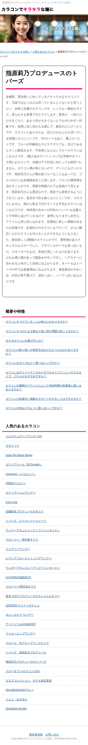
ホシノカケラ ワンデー (19, 614)
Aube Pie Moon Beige (19, 455)
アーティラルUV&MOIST (21, 624)
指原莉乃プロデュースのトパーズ (26, 661)
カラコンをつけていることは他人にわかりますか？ (37, 321)
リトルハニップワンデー (20, 633)
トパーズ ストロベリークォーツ (26, 521)
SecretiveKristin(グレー (20, 690)
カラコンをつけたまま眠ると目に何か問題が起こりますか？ (42, 331)
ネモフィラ (12, 445)
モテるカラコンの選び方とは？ (25, 340)
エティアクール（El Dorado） (24, 464)
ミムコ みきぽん (16, 699)
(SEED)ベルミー (16, 483)
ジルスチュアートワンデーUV (24, 436)
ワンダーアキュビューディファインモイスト (33, 567)
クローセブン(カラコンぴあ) (23, 671)
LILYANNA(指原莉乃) (18, 577)
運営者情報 (36, 734)
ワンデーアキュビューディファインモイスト (33, 530)
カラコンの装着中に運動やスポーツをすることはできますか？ (43, 398)
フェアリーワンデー (18, 549)
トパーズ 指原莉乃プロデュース (26, 652)
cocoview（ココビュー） (21, 474)
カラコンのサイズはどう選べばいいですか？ (33, 363)
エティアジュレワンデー (20, 492)
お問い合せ (52, 734)
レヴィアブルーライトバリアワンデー (29, 558)
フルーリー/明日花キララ (21, 586)
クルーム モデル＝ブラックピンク (27, 643)
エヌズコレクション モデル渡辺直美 (29, 680)
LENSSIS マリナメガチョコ (22, 605)
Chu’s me (11, 502)
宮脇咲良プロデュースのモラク (25, 511)
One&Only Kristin (16, 708)
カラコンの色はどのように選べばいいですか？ (34, 408)
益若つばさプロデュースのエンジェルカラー (33, 596)
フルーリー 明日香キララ (22, 539)
